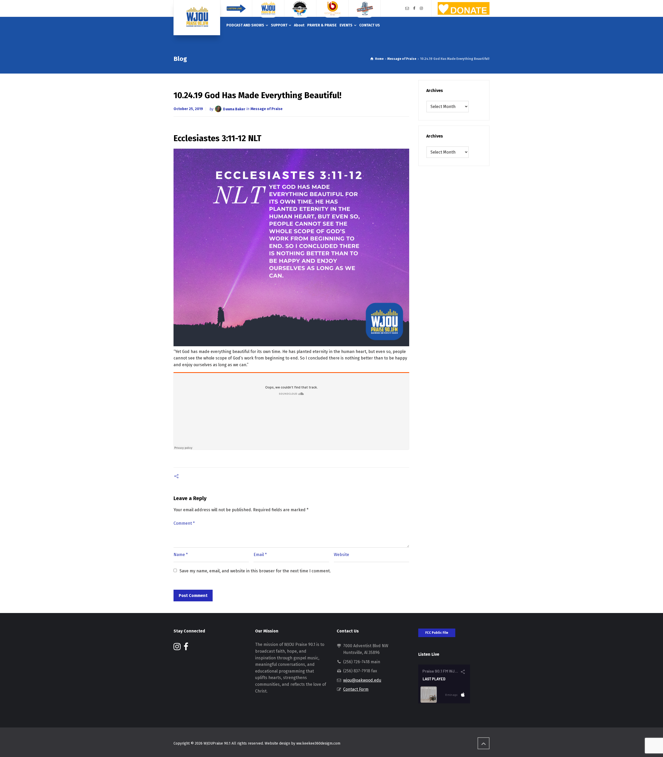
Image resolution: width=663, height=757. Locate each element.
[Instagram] (421, 8)
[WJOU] (197, 17)
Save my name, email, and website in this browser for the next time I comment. (255, 570)
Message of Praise (266, 109)
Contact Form (356, 689)
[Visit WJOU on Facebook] (186, 648)
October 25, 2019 (188, 109)
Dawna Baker (234, 109)
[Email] (407, 8)
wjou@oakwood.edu (362, 680)
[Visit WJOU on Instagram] (177, 648)
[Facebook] (414, 8)
